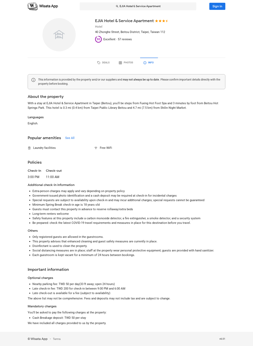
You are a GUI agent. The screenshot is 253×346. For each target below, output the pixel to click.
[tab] (104, 63)
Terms (57, 339)
